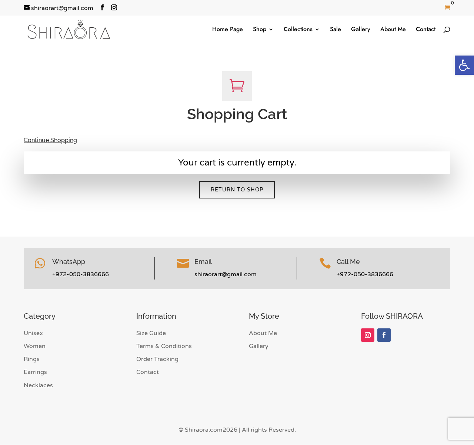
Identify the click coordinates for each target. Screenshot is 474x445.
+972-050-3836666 (80, 274)
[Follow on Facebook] (384, 335)
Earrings (35, 372)
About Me (393, 30)
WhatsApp (68, 261)
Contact (425, 30)
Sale (335, 30)
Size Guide (151, 333)
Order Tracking (157, 359)
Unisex (33, 333)
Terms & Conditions (164, 346)
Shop (259, 30)
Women (35, 346)
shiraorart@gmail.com (225, 274)
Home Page (227, 30)
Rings (32, 359)
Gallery (360, 30)
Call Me (348, 261)
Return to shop (237, 190)
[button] (464, 65)
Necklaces (38, 385)
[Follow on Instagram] (367, 335)
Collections (298, 30)
